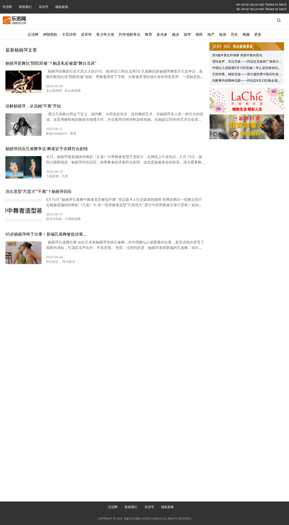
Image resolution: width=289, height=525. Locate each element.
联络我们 (25, 7)
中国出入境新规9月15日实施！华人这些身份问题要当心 (246, 68)
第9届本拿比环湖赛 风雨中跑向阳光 (237, 55)
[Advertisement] (105, 290)
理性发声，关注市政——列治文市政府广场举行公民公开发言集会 (245, 62)
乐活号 (43, 7)
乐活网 (7, 7)
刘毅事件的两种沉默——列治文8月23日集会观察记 (246, 81)
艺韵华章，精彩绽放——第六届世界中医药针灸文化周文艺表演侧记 (245, 74)
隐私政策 (62, 7)
